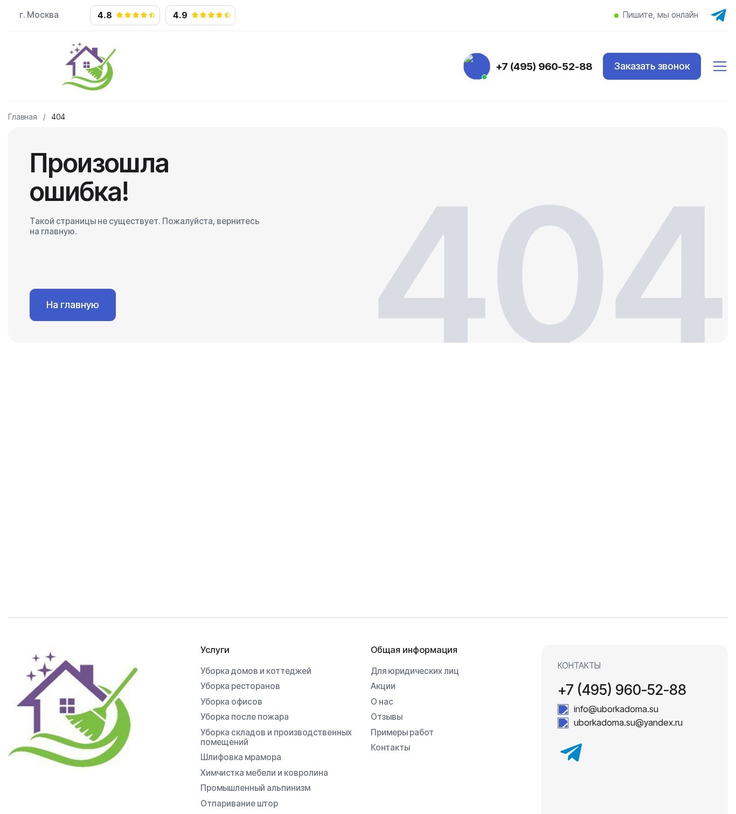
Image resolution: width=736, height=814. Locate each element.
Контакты (390, 748)
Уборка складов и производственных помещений (276, 737)
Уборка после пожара (244, 717)
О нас (382, 702)
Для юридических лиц (415, 671)
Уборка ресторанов (240, 686)
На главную (72, 304)
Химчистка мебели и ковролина (264, 773)
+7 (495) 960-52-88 (544, 66)
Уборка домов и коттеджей (255, 671)
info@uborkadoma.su (616, 709)
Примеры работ (402, 733)
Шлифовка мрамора (240, 757)
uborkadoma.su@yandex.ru (628, 723)
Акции (383, 686)
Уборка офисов (231, 702)
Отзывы (386, 717)
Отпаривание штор (239, 804)
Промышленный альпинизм (255, 788)
